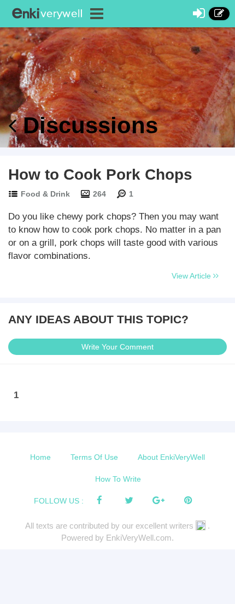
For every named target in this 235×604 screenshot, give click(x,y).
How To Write (118, 479)
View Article (192, 275)
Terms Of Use (94, 457)
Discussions (87, 125)
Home (40, 457)
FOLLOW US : (59, 500)
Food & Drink (45, 194)
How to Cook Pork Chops (100, 174)
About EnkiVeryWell (171, 457)
